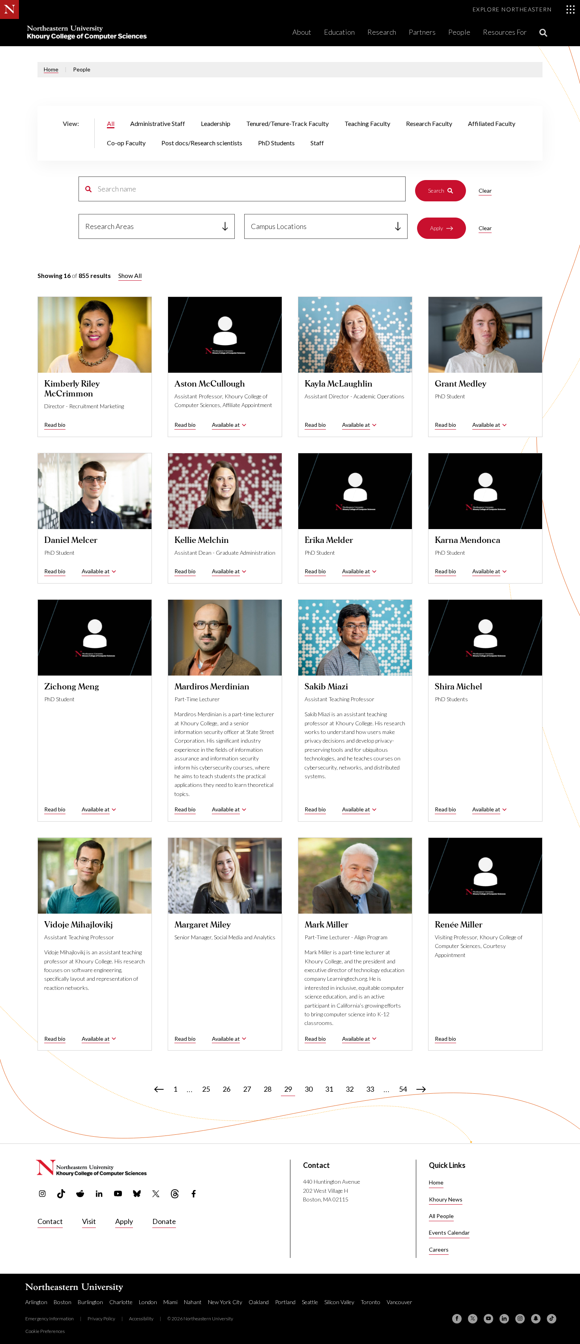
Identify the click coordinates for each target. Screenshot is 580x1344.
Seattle (310, 1302)
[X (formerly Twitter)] (472, 1318)
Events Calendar (449, 1232)
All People (441, 1216)
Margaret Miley (202, 924)
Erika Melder (329, 540)
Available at (226, 424)
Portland (285, 1302)
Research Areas (109, 226)
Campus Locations (279, 226)
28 (267, 1089)
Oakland (259, 1302)
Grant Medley (460, 383)
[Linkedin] (504, 1318)
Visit (89, 1221)
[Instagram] (520, 1318)
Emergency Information (49, 1318)
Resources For (505, 32)
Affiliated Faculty (491, 123)
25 (206, 1089)
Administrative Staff (157, 123)
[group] (290, 133)
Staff (317, 142)
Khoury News (445, 1199)
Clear (485, 190)
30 (308, 1089)
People (459, 32)
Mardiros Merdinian (211, 686)
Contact (50, 1221)
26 (226, 1089)
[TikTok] (551, 1318)
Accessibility (141, 1318)
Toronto (370, 1302)
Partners (422, 32)
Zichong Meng (71, 686)
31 (329, 1089)
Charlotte (121, 1302)
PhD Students (276, 142)
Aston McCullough (209, 383)
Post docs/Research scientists (201, 142)
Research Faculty (429, 123)
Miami (170, 1302)
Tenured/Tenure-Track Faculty (287, 123)
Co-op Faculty (126, 142)
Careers (439, 1249)
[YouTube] (488, 1318)
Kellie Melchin (201, 540)
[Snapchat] (536, 1318)
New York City (225, 1302)
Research (381, 32)
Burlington (90, 1302)
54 (403, 1089)
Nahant (193, 1302)
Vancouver (399, 1302)
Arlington (36, 1302)
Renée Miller (459, 924)
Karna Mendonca (467, 540)
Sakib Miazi (326, 686)
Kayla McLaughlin (338, 383)
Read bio (54, 424)
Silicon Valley (339, 1302)
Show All (130, 275)
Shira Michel (458, 686)
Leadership (215, 123)
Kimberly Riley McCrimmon (72, 388)
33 (370, 1089)
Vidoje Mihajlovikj (78, 924)
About (301, 32)
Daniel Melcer (70, 540)
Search (436, 190)
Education (339, 32)
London (148, 1302)
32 (350, 1089)
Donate (164, 1221)
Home (51, 69)
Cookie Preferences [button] (45, 1331)
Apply (436, 228)
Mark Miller (326, 924)
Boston (62, 1302)
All (110, 123)
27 (247, 1089)
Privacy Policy (101, 1318)
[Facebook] (457, 1318)
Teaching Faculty (367, 123)
